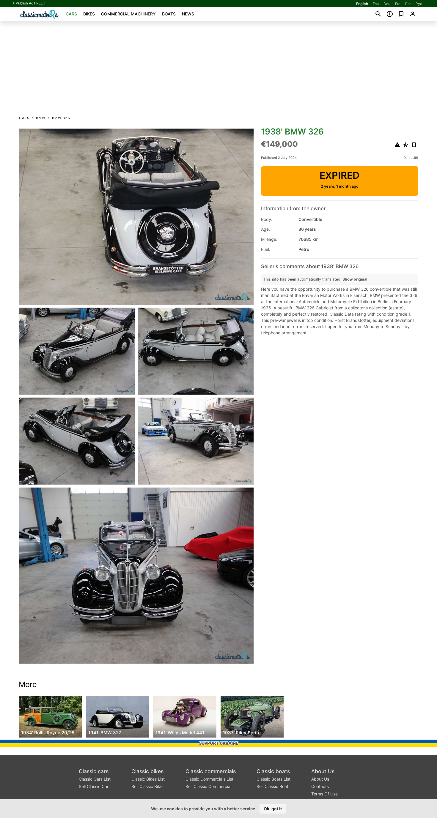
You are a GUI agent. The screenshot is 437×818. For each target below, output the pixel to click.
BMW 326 (61, 118)
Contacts (320, 786)
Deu (386, 3)
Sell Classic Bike (147, 786)
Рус (419, 3)
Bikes (89, 13)
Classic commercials (211, 771)
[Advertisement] (218, 70)
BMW (40, 118)
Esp (376, 3)
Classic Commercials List (209, 778)
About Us (322, 771)
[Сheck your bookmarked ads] (401, 14)
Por (408, 3)
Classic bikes (147, 771)
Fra (397, 3)
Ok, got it (273, 808)
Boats (169, 13)
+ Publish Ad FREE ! (28, 3)
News (188, 13)
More (28, 684)
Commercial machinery (128, 13)
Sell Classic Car (94, 786)
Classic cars (94, 771)
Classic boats (273, 771)
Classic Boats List (273, 778)
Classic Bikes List (148, 778)
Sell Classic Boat (272, 786)
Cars (71, 13)
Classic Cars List (95, 778)
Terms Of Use (324, 793)
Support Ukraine (218, 743)
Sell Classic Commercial (208, 786)
